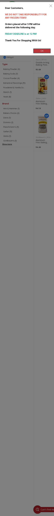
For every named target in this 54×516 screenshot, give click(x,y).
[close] (50, 6)
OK (42, 51)
